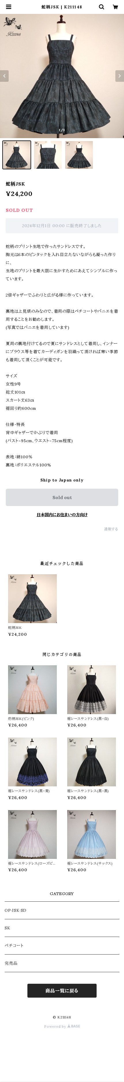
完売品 (11, 963)
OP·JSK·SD (16, 910)
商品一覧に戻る (62, 991)
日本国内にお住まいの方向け (62, 514)
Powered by (55, 1026)
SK (7, 928)
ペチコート (14, 945)
